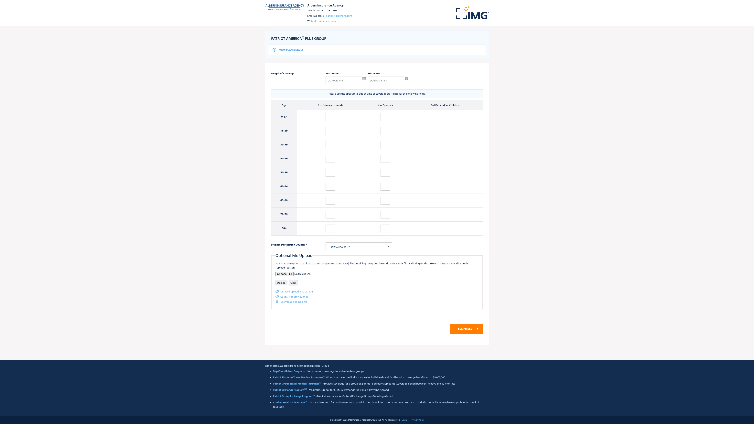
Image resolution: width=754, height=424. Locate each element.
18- (282, 130)
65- (282, 200)
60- (282, 186)
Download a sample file (293, 301)
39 (286, 144)
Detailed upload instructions (296, 291)
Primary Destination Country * (289, 244)
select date (364, 78)
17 (285, 116)
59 (286, 172)
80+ (284, 228)
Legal (404, 419)
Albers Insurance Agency (325, 5)
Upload (281, 282)
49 (286, 158)
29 (286, 130)
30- (282, 144)
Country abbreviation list (294, 296)
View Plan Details (291, 50)
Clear (293, 282)
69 (286, 200)
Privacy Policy (417, 419)
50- (282, 172)
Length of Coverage (282, 73)
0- (282, 116)
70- (282, 214)
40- (282, 158)
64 (286, 186)
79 (286, 214)
